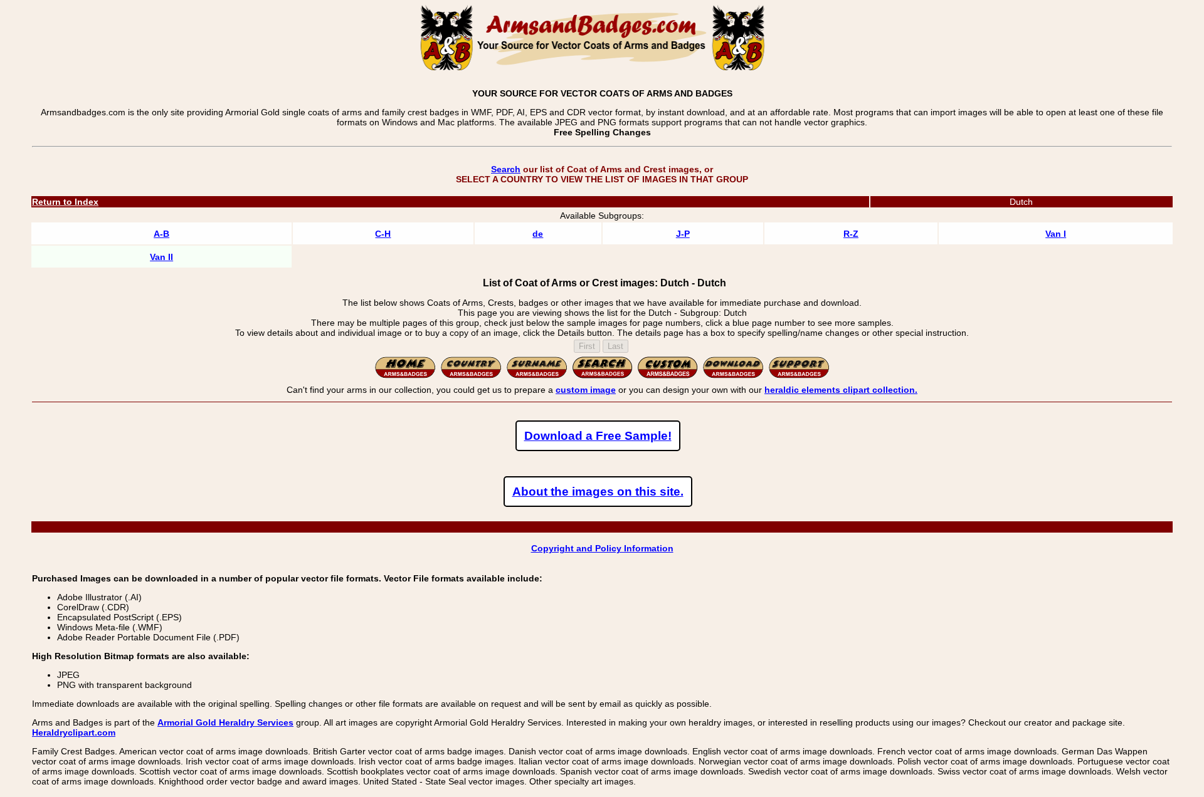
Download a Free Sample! (598, 435)
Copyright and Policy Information (602, 548)
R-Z (850, 234)
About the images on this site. (598, 491)
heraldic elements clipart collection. (840, 390)
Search (505, 169)
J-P (683, 234)
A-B (161, 234)
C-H (383, 234)
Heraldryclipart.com (73, 732)
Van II (161, 257)
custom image (586, 390)
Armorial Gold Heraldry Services (225, 722)
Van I (1055, 234)
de (537, 234)
